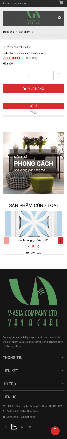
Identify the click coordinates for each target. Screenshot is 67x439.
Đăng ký (22, 3)
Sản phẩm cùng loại (33, 205)
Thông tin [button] (13, 357)
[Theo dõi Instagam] (30, 427)
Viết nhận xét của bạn (19, 47)
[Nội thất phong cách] (33, 163)
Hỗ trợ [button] (9, 384)
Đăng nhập (10, 3)
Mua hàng (36, 253)
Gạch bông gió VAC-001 (33, 240)
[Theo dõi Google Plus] (22, 427)
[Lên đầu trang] (55, 430)
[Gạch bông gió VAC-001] (33, 224)
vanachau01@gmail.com (21, 416)
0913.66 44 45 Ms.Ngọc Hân (22, 411)
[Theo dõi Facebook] (6, 427)
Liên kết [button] (10, 371)
